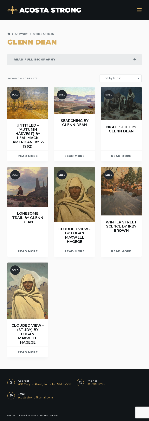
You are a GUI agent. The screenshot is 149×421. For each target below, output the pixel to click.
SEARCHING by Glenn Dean (74, 123)
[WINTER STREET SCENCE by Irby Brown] (121, 191)
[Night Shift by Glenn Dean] (121, 103)
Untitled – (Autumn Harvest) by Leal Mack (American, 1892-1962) (27, 136)
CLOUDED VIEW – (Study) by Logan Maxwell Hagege (27, 333)
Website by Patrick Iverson (43, 415)
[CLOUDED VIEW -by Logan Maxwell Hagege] (74, 194)
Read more (28, 156)
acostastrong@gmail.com (35, 397)
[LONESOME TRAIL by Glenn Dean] (27, 187)
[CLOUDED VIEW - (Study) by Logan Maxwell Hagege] (27, 291)
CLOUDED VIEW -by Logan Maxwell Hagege (74, 235)
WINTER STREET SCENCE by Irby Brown (121, 226)
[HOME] (8, 33)
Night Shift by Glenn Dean (121, 129)
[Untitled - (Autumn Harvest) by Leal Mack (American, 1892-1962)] (27, 103)
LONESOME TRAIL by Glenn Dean (27, 217)
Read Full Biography (34, 59)
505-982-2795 (96, 384)
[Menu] (139, 10)
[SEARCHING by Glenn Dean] (74, 100)
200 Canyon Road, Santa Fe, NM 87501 (44, 384)
